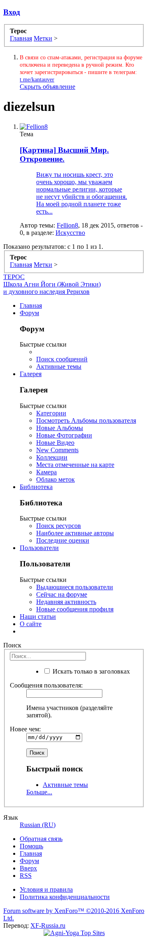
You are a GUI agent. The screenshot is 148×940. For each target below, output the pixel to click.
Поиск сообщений (62, 359)
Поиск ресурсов (58, 525)
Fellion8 (67, 225)
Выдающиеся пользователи (74, 587)
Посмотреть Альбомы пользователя (86, 420)
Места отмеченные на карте (75, 464)
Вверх (28, 868)
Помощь (31, 846)
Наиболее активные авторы (75, 533)
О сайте (31, 623)
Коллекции (51, 457)
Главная (31, 305)
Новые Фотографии (64, 435)
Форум (29, 312)
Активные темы (58, 366)
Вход (11, 12)
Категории (51, 413)
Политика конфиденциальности (65, 896)
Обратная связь (41, 838)
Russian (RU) (38, 824)
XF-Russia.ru (47, 925)
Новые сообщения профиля (74, 609)
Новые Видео (55, 442)
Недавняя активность (66, 601)
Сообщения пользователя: (46, 685)
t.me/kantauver (37, 80)
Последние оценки (62, 540)
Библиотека (36, 486)
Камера (46, 472)
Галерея (31, 373)
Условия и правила (46, 889)
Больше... (39, 792)
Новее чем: (25, 729)
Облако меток (55, 479)
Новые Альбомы (59, 427)
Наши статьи (38, 616)
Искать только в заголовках (90, 671)
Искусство (70, 232)
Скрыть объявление (47, 86)
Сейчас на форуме (61, 594)
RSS (26, 875)
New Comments (57, 449)
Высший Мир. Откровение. (64, 154)
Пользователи (39, 547)
